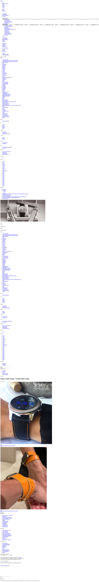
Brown (3, 126)
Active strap (4, 131)
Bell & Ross (4, 64)
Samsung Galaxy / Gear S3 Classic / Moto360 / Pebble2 (11, 105)
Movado (3, 89)
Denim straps (7, 30)
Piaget (3, 97)
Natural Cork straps (8, 34)
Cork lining (4, 143)
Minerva (3, 85)
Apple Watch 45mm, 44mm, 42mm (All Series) (10, 61)
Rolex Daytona (4, 99)
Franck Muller (4, 73)
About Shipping (5, 531)
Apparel (3, 520)
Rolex (3, 98)
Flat (3, 157)
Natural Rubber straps (8, 33)
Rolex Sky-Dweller (5, 103)
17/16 (3, 341)
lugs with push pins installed (7, 147)
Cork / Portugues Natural (6, 151)
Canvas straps (7, 31)
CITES (3, 538)
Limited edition (4, 526)
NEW (3, 4)
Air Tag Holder (4, 46)
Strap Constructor (5, 3)
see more (19, 557)
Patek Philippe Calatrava (6, 94)
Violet (3, 128)
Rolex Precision (5, 102)
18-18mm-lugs (4, 170)
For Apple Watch (5, 48)
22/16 (3, 180)
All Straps (4, 192)
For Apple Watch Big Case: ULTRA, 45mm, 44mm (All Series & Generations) (15, 193)
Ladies (3, 138)
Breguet (3, 66)
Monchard (4, 86)
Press (3, 548)
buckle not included (5, 295)
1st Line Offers (4, 543)
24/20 (3, 185)
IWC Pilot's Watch (5, 256)
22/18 (3, 355)
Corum (3, 70)
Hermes (3, 80)
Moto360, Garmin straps (6, 195)
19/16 (3, 171)
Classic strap (4, 132)
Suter (3, 108)
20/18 (3, 175)
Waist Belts (4, 45)
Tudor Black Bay (5, 113)
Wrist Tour (4, 51)
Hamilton (4, 79)
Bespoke (3, 10)
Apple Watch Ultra (5, 198)
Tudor (3, 112)
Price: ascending (5, 373)
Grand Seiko (4, 75)
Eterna (3, 71)
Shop (3, 5)
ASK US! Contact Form (6, 530)
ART (3, 7)
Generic (3, 74)
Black (3, 125)
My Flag (3, 16)
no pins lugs (4, 322)
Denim (3, 41)
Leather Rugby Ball (5, 154)
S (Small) (4, 191)
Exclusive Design (5, 525)
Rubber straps (7, 22)
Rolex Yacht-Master (5, 104)
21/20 (3, 179)
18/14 (3, 168)
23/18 (3, 182)
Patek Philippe (4, 93)
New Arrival (4, 13)
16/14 (3, 164)
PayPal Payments (5, 551)
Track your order (5, 532)
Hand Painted (4, 14)
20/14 (3, 173)
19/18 (3, 172)
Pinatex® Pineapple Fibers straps (10, 29)
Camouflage (4, 37)
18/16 (3, 169)
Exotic (3, 35)
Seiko (3, 106)
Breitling (3, 67)
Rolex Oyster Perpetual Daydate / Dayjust (9, 101)
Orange (3, 127)
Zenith (3, 117)
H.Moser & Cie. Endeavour (6, 77)
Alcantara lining (5, 142)
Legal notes (4, 537)
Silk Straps (6, 27)
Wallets (3, 44)
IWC (3, 81)
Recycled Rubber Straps (8, 25)
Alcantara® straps (7, 28)
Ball (3, 63)
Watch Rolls (4, 43)
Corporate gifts (4, 524)
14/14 (3, 162)
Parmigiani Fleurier (5, 92)
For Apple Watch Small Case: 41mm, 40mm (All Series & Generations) (14, 196)
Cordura (3, 40)
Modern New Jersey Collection (7, 515)
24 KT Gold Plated (5, 15)
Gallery (3, 6)
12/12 (3, 161)
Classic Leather (4, 18)
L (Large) (4, 189)
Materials (3, 545)
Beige (3, 124)
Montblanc (4, 87)
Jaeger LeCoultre (5, 83)
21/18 (3, 178)
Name (3, 372)
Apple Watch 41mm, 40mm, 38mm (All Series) (10, 60)
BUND (3, 50)
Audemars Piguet (5, 62)
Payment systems (5, 536)
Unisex (3, 139)
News (3, 547)
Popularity (4, 370)
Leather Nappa (4, 153)
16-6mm (3, 165)
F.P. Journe (4, 72)
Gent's (3, 137)
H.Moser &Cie (4, 78)
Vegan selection (5, 23)
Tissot (3, 111)
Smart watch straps (5, 521)
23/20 (3, 183)
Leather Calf (4, 152)
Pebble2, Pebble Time (6, 270)
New (1, 444)
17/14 (3, 166)
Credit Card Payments (6, 550)
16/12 (3, 163)
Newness (3, 371)
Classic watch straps (5, 519)
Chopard (3, 69)
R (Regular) (4, 190)
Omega (3, 90)
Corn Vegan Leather (8, 26)
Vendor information (5, 549)
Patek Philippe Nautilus (6, 95)
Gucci (3, 76)
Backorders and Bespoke (6, 535)
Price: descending (5, 374)
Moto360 (3, 88)
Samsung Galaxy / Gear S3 (6, 194)
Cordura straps (7, 32)
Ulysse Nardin (4, 114)
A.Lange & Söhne (5, 59)
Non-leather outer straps (8, 21)
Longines (4, 84)
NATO (3, 49)
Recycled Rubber (5, 39)
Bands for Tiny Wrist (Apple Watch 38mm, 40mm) (10, 197)
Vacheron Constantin (5, 116)
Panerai (3, 91)
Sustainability (4, 546)
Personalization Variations (6, 539)
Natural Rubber (5, 38)
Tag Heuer (4, 284)
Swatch (3, 109)
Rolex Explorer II (5, 100)
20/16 (3, 174)
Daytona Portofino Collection (7, 518)
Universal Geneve (5, 115)
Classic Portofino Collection (7, 517)
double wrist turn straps (6, 133)
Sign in (1, 0)
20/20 (3, 176)
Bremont (3, 242)
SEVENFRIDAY (5, 107)
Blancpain (4, 65)
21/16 (3, 177)
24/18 (3, 184)
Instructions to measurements (7, 534)
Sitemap (3, 552)
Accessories (4, 523)
